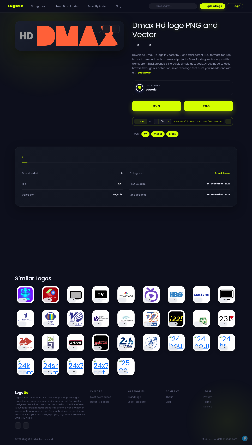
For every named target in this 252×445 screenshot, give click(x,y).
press (172, 134)
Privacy (207, 397)
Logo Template (137, 402)
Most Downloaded (67, 6)
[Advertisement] (126, 243)
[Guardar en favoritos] (116, 29)
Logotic (27, 439)
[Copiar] (228, 121)
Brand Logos (222, 173)
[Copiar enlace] (106, 29)
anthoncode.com (227, 439)
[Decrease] (156, 121)
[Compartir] (97, 29)
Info (24, 157)
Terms (207, 402)
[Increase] (168, 121)
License (207, 406)
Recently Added (97, 6)
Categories (38, 6)
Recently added (99, 402)
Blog (118, 6)
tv (145, 134)
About (169, 397)
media (158, 134)
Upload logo (214, 6)
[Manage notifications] (245, 438)
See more (144, 72)
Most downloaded (100, 397)
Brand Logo (134, 397)
